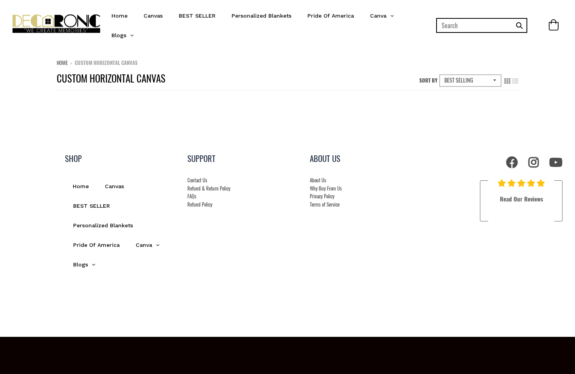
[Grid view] (507, 79)
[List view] (515, 79)
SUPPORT (201, 158)
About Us (318, 180)
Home (62, 63)
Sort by (428, 80)
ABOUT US (325, 158)
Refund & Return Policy (208, 188)
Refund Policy (199, 204)
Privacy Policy (322, 196)
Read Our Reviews (521, 198)
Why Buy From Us (326, 188)
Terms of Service (325, 204)
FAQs (191, 196)
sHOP (73, 158)
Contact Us (197, 180)
